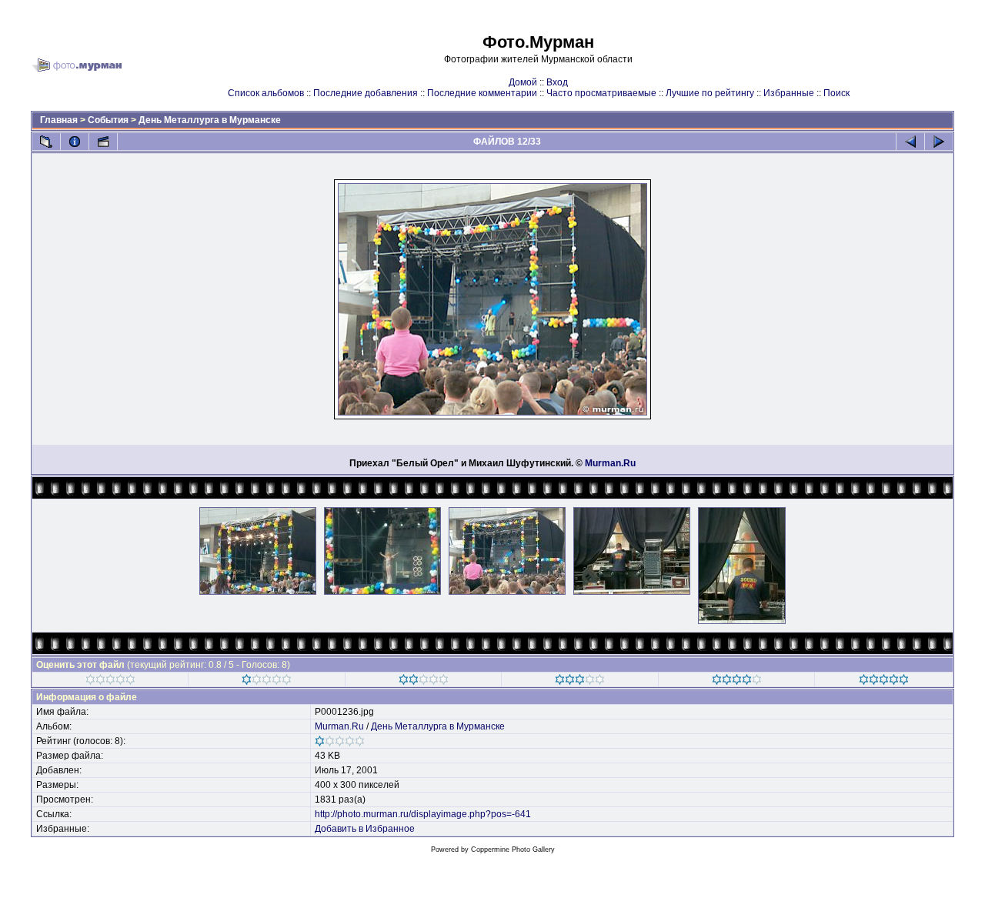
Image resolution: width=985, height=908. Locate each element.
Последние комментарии (482, 93)
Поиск (836, 93)
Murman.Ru (610, 463)
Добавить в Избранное (365, 828)
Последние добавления (365, 93)
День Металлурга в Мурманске (210, 120)
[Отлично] (737, 681)
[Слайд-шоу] (103, 141)
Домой (523, 82)
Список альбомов (266, 93)
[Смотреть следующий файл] (939, 141)
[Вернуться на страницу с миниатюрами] (46, 141)
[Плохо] (267, 681)
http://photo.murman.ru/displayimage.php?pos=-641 (423, 814)
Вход (557, 82)
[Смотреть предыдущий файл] (910, 141)
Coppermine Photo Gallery (513, 849)
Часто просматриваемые (601, 93)
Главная (59, 120)
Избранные (788, 93)
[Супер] (884, 681)
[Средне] (424, 681)
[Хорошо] (580, 681)
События (108, 120)
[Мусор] (110, 681)
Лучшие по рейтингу (710, 93)
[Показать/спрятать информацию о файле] (74, 141)
